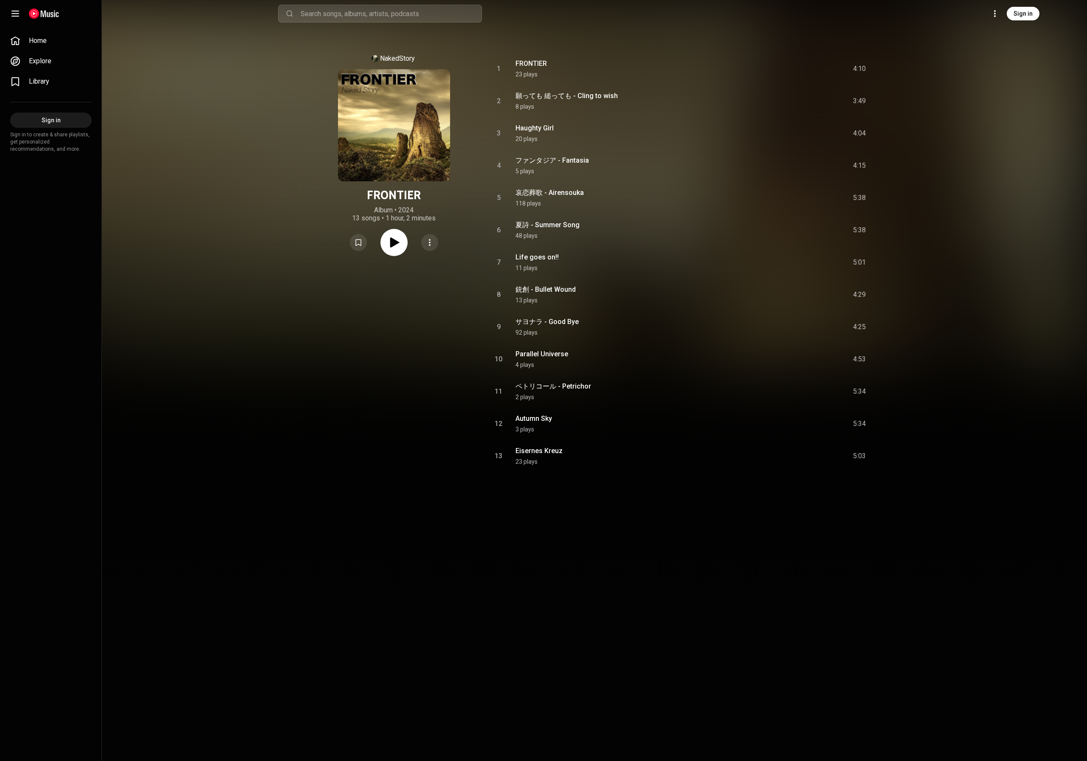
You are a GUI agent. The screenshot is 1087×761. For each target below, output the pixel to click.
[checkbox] (860, 69)
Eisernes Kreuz (539, 451)
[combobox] (391, 13)
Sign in (1023, 13)
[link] (51, 41)
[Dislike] (811, 68)
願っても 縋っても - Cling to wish (566, 96)
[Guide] (15, 13)
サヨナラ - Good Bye (547, 322)
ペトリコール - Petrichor (553, 386)
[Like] (795, 68)
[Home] (44, 13)
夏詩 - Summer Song (547, 225)
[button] (358, 242)
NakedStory (397, 58)
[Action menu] (429, 242)
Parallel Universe (541, 354)
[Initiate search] (289, 13)
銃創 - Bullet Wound (545, 289)
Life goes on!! (537, 257)
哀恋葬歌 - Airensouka (549, 193)
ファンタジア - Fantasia (552, 160)
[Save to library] (358, 242)
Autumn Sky (533, 418)
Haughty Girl (534, 128)
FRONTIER (531, 63)
